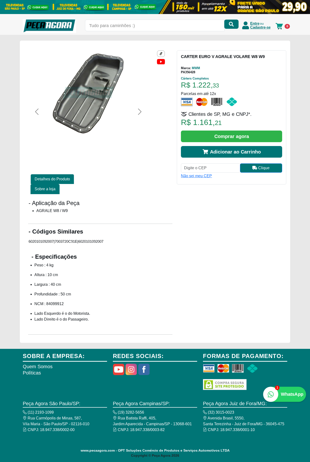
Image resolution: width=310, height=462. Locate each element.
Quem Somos (38, 366)
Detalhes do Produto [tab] (52, 179)
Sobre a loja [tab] (45, 189)
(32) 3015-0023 (220, 412)
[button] (37, 112)
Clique (263, 168)
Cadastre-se (260, 27)
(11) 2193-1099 (40, 412)
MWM (196, 68)
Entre (254, 23)
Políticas (32, 372)
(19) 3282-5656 (130, 412)
